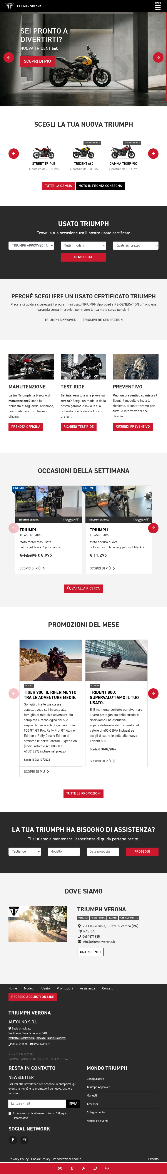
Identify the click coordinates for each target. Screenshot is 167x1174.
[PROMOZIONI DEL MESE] (71, 1168)
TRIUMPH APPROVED (60, 320)
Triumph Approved (98, 1087)
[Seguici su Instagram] (24, 1140)
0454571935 (20, 1044)
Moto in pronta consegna (100, 186)
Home (12, 988)
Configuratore (95, 1078)
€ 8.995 (36, 555)
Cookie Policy (40, 1159)
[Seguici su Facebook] (12, 1140)
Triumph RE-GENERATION (103, 320)
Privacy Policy (18, 1159)
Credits (153, 1159)
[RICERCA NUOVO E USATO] (60, 1168)
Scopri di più (31, 568)
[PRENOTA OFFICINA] (83, 1168)
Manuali (92, 1095)
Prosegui (142, 851)
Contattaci (41, 1044)
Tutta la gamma (58, 186)
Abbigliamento (96, 1112)
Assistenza (87, 988)
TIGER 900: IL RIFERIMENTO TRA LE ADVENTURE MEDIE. (50, 695)
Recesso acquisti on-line (32, 997)
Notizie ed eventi (97, 1120)
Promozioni (65, 988)
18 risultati (84, 257)
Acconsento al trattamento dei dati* (35, 1113)
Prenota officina (25, 427)
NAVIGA (88, 931)
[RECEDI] (107, 1168)
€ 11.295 (98, 555)
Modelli (29, 988)
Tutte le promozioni (83, 793)
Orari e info (90, 952)
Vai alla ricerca (85, 588)
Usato (45, 988)
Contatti (108, 988)
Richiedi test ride (78, 427)
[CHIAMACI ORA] (95, 1168)
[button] (158, 6)
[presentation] (8, 57)
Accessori (93, 1104)
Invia (73, 1103)
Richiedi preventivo (133, 426)
